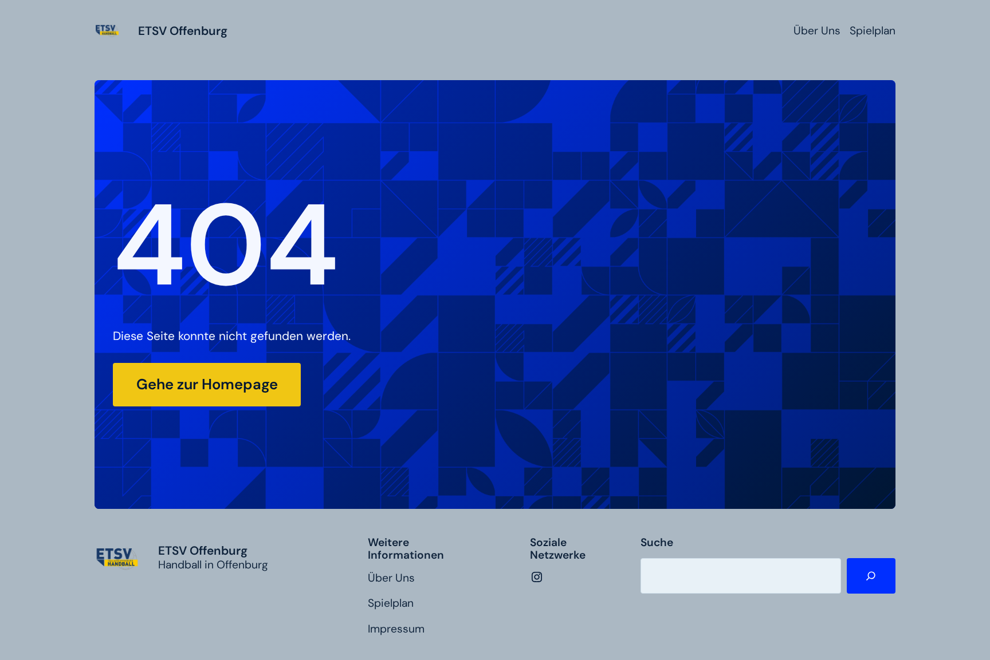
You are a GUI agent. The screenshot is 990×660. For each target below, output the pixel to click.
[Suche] (871, 576)
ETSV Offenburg (182, 30)
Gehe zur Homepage (207, 384)
